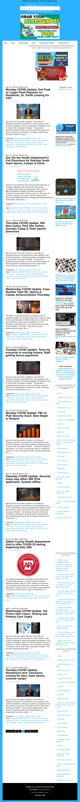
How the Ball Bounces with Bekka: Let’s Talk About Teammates (65, 585)
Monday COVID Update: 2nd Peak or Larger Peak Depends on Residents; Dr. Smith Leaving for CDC (28, 94)
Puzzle (60, 377)
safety (8, 147)
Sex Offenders (62, 473)
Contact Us (61, 412)
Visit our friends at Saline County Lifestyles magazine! (65, 359)
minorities (32, 145)
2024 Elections (68, 373)
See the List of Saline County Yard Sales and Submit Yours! (64, 223)
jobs (26, 145)
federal (40, 143)
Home (59, 393)
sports (24, 212)
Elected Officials (63, 507)
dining (34, 143)
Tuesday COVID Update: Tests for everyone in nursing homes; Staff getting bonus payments (28, 352)
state (13, 147)
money (39, 145)
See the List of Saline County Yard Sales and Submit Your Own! (65, 577)
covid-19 (28, 143)
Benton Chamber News (65, 370)
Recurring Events (63, 487)
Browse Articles (66, 379)
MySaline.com (32, 5)
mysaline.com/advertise (64, 145)
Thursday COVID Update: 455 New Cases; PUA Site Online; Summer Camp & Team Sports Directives (26, 227)
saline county (43, 598)
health (18, 145)
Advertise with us (63, 408)
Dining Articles (62, 448)
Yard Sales (70, 375)
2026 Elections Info (64, 497)
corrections (19, 143)
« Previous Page (11, 731)
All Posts (60, 432)
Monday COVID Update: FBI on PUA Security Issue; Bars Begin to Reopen (27, 415)
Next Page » (34, 731)
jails (22, 145)
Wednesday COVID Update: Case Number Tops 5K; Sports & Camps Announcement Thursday (28, 291)
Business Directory (64, 518)
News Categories (63, 428)
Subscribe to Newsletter (66, 420)
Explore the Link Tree (65, 397)
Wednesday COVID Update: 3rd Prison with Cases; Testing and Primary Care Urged (26, 613)
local (30, 598)
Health (27, 138)
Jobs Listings (62, 465)
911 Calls (60, 456)
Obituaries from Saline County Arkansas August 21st (65, 620)
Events (61, 368)
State (39, 138)
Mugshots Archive (64, 452)
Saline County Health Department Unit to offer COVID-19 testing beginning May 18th (28, 544)
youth (46, 212)
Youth (8, 206)
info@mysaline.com (46, 5)
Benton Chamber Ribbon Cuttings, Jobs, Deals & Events (66, 442)
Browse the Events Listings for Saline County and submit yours (65, 643)
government (10, 145)
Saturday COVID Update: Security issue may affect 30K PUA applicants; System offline (28, 479)
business (44, 140)
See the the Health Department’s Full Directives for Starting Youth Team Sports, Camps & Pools (27, 160)
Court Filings (62, 460)
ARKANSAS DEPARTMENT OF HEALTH (25, 140)
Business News (63, 436)
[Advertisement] (66, 108)
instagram (41, 792)
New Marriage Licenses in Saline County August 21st (65, 593)
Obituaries (61, 469)
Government (19, 138)
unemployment (21, 147)
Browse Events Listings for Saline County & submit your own (66, 200)
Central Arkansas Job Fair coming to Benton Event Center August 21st (65, 634)
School (33, 138)
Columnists (60, 375)
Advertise (68, 377)
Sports (39, 204)
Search (60, 424)
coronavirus (10, 143)
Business (68, 368)
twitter (47, 792)
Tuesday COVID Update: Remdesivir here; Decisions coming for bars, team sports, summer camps (25, 674)
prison (45, 145)
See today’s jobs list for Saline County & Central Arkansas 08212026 (65, 601)
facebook (34, 792)
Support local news (64, 416)
